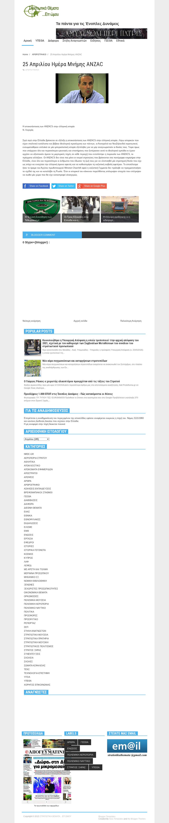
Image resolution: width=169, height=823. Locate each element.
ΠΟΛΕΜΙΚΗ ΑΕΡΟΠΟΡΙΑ (36, 604)
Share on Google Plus (94, 186)
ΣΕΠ (26, 627)
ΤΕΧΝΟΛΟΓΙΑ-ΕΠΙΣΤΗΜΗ (37, 673)
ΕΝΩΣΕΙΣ (28, 535)
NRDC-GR (29, 454)
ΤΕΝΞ (27, 669)
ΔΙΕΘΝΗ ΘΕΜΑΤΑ (33, 508)
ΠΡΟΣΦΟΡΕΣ (30, 615)
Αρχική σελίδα (80, 321)
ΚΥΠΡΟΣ (28, 558)
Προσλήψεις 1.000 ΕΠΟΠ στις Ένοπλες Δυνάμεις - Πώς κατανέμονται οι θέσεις (68, 394)
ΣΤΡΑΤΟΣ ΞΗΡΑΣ (32, 650)
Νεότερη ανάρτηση (31, 321)
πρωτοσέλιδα (41, 806)
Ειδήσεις (95, 40)
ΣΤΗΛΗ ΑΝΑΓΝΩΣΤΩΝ (35, 631)
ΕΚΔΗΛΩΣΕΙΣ (31, 523)
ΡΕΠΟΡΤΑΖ (29, 623)
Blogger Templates (107, 816)
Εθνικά (120, 40)
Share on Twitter (66, 186)
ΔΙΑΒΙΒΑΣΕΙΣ (30, 500)
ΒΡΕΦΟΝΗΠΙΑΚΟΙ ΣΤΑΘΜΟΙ (38, 492)
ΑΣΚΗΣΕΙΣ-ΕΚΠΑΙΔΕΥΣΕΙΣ (37, 488)
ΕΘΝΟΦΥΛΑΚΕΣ (32, 519)
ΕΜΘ (26, 531)
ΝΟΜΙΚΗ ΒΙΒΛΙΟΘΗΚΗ (35, 581)
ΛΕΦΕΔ (28, 565)
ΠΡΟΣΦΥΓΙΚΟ (31, 619)
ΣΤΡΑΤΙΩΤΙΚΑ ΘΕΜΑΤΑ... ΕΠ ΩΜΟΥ (55, 816)
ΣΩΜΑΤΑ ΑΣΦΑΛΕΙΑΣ (34, 665)
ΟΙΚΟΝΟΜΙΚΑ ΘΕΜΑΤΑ (35, 592)
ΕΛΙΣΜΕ (28, 527)
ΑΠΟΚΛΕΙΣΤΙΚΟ (32, 465)
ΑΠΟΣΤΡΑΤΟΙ (30, 473)
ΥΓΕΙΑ (27, 677)
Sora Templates (116, 819)
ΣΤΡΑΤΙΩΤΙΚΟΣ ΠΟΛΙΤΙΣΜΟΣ (38, 646)
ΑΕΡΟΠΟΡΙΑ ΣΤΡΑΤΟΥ (35, 458)
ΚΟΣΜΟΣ (28, 554)
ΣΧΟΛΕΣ (28, 661)
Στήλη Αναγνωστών (75, 40)
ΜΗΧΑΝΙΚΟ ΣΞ (31, 577)
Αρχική (28, 40)
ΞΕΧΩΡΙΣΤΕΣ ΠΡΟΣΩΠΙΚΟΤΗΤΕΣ (41, 588)
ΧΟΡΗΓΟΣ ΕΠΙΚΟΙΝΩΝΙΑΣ (37, 685)
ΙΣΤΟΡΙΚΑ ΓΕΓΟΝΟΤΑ (35, 550)
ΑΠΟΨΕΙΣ (29, 477)
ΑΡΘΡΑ (27, 481)
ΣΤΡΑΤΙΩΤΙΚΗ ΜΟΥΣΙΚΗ (36, 642)
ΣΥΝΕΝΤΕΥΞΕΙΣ (32, 654)
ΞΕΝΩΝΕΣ (29, 585)
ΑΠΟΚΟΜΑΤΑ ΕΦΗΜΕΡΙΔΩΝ (38, 469)
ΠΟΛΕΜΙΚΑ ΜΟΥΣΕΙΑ (35, 600)
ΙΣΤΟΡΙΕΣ (29, 546)
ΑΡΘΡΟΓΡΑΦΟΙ (32, 70)
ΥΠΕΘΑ (39, 40)
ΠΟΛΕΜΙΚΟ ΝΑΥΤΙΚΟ (35, 608)
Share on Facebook (39, 186)
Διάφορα (53, 40)
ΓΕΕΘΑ (108, 40)
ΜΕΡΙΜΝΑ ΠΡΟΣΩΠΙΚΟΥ (36, 573)
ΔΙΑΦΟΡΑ (29, 504)
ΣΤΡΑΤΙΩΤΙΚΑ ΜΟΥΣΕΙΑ (36, 635)
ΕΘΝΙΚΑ (28, 515)
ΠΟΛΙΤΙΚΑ (29, 612)
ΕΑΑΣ (27, 511)
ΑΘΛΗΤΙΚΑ (29, 462)
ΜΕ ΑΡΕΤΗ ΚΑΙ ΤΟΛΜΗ (36, 569)
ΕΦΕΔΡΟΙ (29, 542)
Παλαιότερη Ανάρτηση (130, 321)
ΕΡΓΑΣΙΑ (28, 538)
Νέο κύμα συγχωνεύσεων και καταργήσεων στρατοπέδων (74, 360)
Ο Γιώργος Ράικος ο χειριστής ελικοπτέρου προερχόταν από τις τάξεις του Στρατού (72, 381)
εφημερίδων (54, 806)
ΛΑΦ (26, 561)
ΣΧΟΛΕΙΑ (29, 658)
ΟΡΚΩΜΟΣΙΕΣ (31, 596)
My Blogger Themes (137, 819)
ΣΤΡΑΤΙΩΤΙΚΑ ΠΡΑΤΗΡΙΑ (36, 638)
